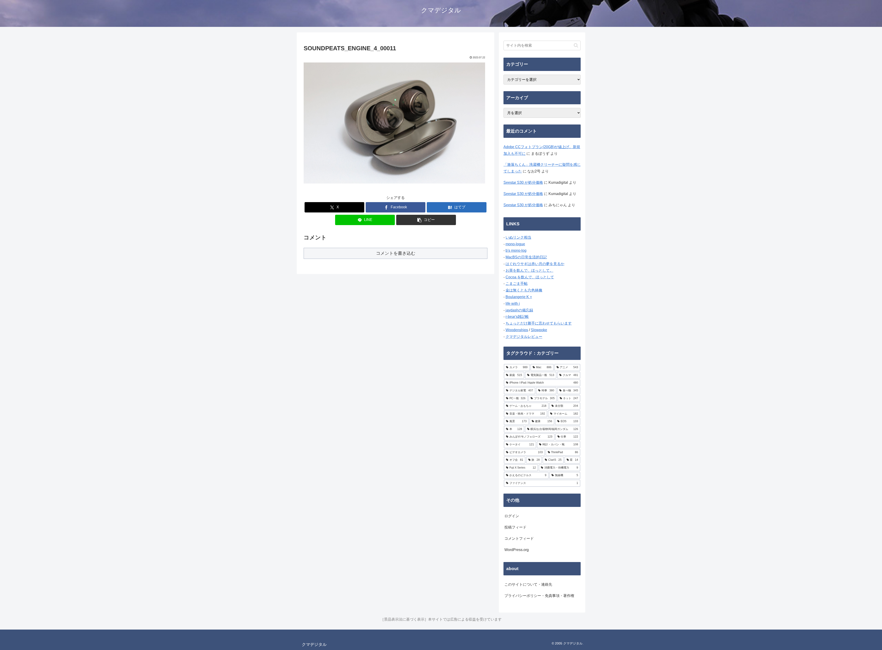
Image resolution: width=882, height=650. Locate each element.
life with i (513, 303)
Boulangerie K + (519, 297)
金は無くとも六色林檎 (524, 290)
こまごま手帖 (517, 283)
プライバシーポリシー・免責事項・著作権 (539, 596)
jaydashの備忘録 (519, 310)
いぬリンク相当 (518, 237)
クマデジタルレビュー (524, 337)
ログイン (511, 516)
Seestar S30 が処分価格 (523, 182)
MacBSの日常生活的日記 (526, 257)
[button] (426, 220)
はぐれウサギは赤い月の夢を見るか (535, 264)
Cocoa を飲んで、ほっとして (530, 277)
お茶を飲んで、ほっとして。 (529, 270)
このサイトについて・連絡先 (528, 584)
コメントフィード (519, 538)
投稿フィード (515, 527)
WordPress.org (516, 550)
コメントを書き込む (395, 253)
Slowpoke (539, 330)
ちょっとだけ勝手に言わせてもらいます (539, 323)
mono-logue (515, 244)
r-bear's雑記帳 (517, 317)
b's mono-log (516, 250)
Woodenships (517, 330)
